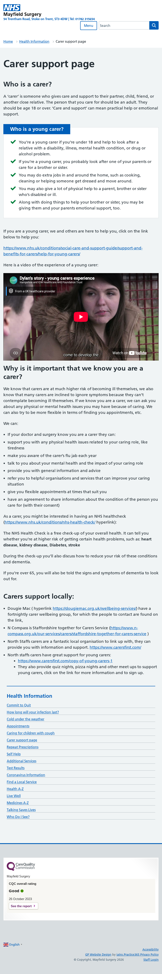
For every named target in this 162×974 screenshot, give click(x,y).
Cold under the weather (25, 719)
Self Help (14, 754)
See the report (21, 906)
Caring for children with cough (31, 733)
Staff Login (151, 960)
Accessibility (150, 949)
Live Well (14, 796)
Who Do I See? (18, 817)
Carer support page (22, 740)
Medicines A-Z (18, 803)
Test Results (15, 768)
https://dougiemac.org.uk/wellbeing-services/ (94, 608)
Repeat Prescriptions (22, 747)
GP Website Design (98, 954)
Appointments (18, 726)
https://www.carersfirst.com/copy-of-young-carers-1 (65, 660)
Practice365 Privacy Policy (141, 954)
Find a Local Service (22, 782)
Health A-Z (15, 789)
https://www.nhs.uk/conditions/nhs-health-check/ (50, 522)
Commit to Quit (19, 705)
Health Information (34, 41)
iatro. (120, 954)
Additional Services (21, 761)
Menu (88, 25)
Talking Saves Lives (21, 810)
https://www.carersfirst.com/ (115, 647)
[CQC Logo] (21, 869)
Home (8, 41)
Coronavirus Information (26, 775)
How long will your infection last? (33, 712)
